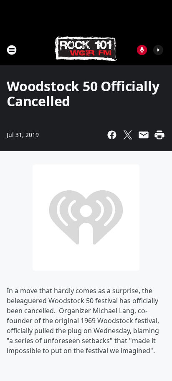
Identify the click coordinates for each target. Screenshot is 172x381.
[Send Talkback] (142, 50)
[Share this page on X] (128, 135)
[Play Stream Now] (158, 50)
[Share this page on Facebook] (112, 135)
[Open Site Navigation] (12, 50)
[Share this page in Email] (143, 135)
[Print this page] (159, 135)
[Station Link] (86, 49)
